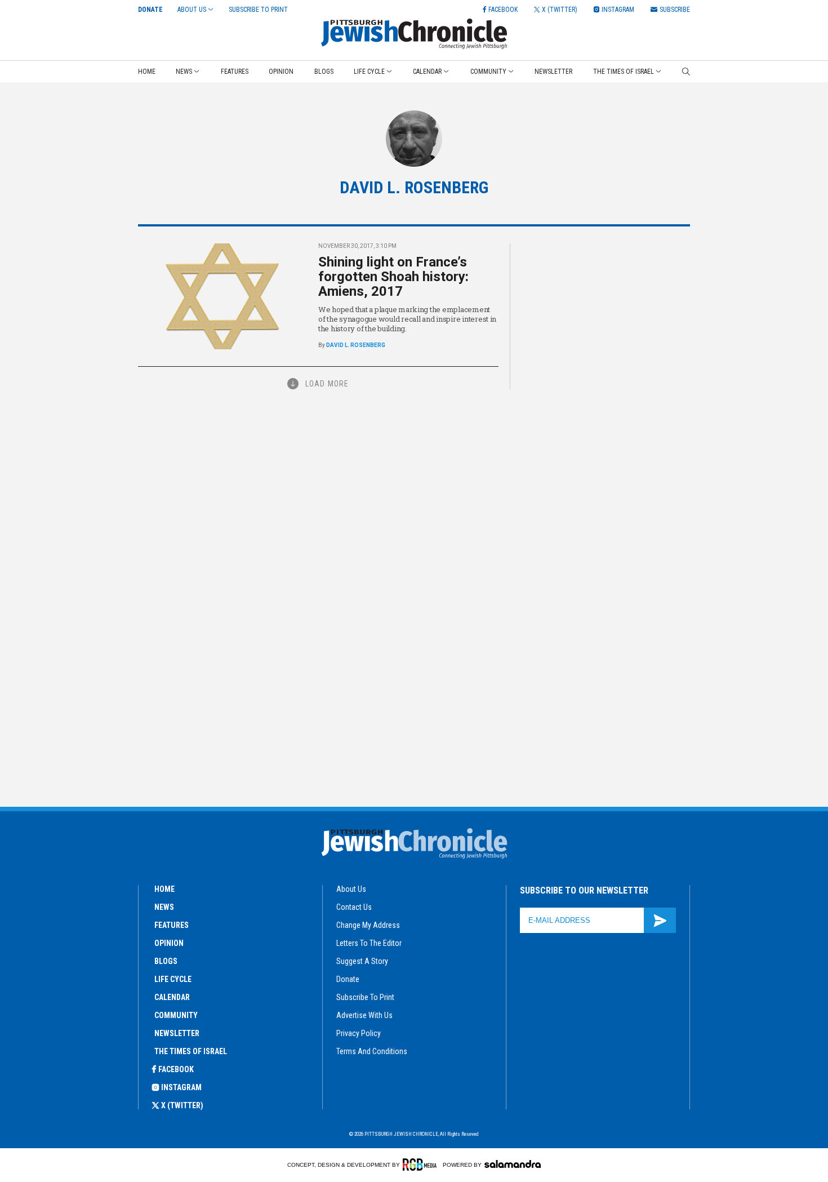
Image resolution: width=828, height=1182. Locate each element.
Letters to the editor (369, 943)
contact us (354, 907)
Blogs (323, 71)
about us (351, 889)
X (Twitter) (182, 1105)
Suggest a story (362, 961)
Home (146, 71)
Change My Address (368, 925)
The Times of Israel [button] (623, 71)
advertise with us (364, 1015)
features (171, 925)
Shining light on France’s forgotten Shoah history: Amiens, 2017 (393, 276)
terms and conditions (371, 1051)
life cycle (173, 979)
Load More (327, 383)
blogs (165, 961)
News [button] (184, 71)
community (176, 1015)
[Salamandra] (512, 1164)
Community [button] (488, 71)
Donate (150, 10)
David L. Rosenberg (355, 345)
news (164, 907)
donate (347, 979)
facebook (176, 1069)
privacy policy (358, 1033)
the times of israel (190, 1051)
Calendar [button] (427, 71)
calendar (172, 997)
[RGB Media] (421, 1164)
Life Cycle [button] (369, 71)
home (164, 889)
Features (234, 71)
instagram (181, 1087)
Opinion (281, 71)
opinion (169, 943)
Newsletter (553, 71)
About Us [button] (191, 10)
